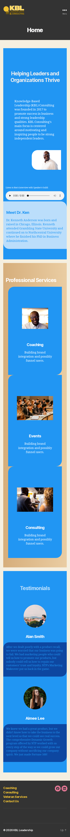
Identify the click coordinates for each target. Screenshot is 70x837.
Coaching (10, 788)
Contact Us (11, 801)
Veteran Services (15, 796)
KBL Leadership (23, 830)
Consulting (10, 792)
